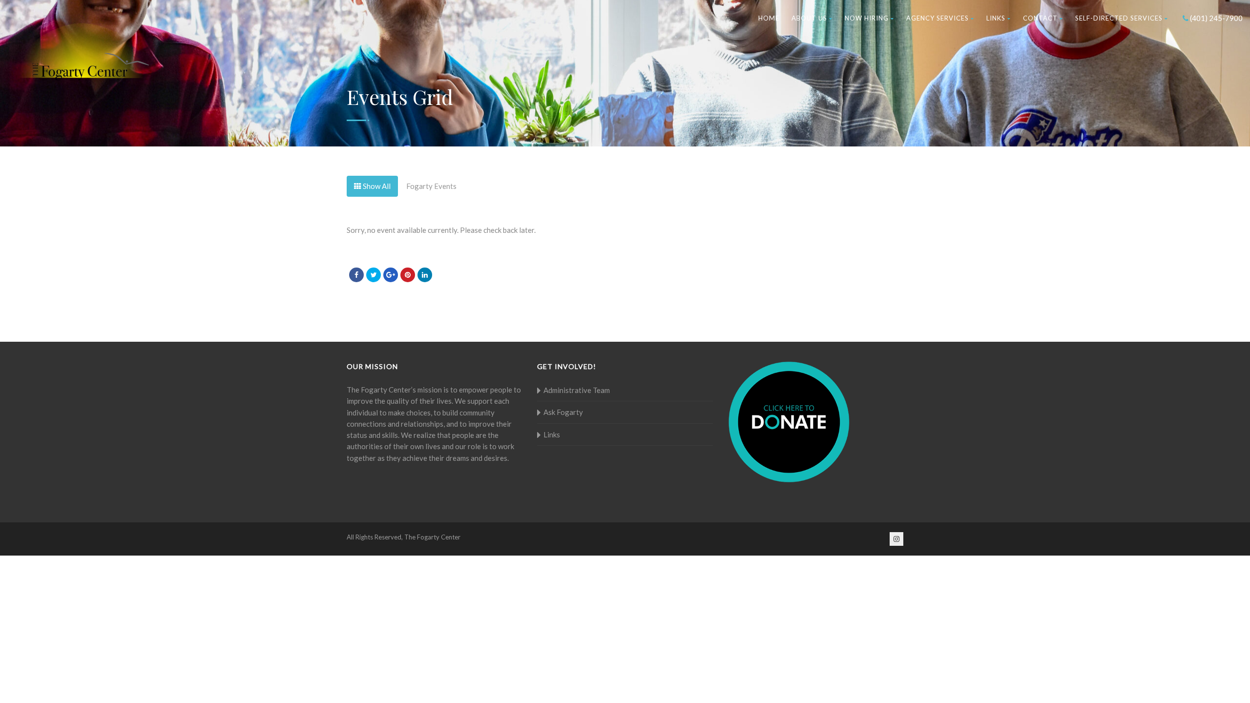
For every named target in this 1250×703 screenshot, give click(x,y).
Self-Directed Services (1119, 18)
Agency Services (937, 18)
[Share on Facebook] (356, 275)
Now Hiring (867, 18)
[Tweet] (373, 275)
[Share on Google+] (390, 275)
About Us (809, 18)
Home (768, 18)
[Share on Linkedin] (424, 275)
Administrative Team (576, 390)
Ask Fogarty (563, 412)
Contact (1040, 18)
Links (995, 18)
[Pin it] (407, 275)
